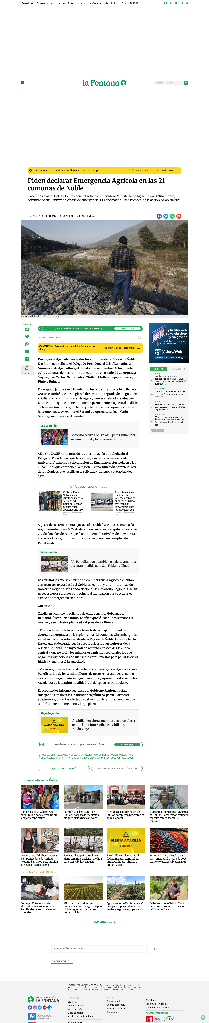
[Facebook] (165, 3)
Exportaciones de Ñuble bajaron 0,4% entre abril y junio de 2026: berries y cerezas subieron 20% (168, 858)
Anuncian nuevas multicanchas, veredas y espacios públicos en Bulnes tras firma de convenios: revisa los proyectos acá (125, 501)
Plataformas (152, 1000)
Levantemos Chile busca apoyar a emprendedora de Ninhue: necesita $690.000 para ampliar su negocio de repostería (39, 860)
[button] (159, 216)
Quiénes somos (75, 1005)
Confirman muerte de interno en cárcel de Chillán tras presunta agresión (170, 394)
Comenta (27, 373)
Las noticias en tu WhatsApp (88, 3)
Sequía (130, 757)
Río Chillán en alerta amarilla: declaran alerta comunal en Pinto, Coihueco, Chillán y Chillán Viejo (124, 860)
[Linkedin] (49, 1007)
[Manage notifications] (203, 1017)
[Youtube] (45, 1007)
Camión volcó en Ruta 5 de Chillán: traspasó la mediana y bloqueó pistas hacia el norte (81, 815)
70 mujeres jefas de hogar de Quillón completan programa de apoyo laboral (125, 815)
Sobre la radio (114, 1001)
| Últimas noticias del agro (38, 872)
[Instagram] (170, 3)
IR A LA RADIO (178, 163)
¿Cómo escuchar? (116, 1004)
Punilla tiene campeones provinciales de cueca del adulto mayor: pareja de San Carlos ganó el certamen (170, 380)
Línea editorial (75, 1012)
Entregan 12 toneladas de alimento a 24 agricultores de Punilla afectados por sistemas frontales (39, 908)
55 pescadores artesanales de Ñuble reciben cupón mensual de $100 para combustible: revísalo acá (170, 421)
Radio (106, 3)
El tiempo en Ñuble (64, 3)
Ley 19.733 (73, 1001)
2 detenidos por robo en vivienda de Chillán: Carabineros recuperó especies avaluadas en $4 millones (169, 816)
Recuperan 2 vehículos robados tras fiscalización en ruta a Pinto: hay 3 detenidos (170, 407)
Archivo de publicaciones (81, 1016)
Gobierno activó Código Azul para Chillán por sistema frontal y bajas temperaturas (39, 815)
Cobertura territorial (156, 1004)
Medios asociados (116, 1008)
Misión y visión (75, 1009)
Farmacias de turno (45, 3)
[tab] (158, 369)
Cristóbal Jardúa (60, 754)
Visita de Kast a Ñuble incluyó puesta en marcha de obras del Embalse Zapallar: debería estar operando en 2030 (73, 501)
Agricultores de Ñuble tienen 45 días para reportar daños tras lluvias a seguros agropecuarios (125, 906)
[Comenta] (27, 368)
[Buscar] (186, 83)
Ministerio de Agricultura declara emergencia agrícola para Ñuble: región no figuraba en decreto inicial (83, 908)
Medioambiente (55, 757)
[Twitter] (176, 3)
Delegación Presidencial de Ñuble (90, 754)
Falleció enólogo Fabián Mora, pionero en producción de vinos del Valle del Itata (168, 906)
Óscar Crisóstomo (105, 757)
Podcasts (115, 3)
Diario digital (74, 997)
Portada (121, 757)
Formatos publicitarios (157, 1007)
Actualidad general (89, 162)
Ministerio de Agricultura (79, 757)
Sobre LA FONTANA (130, 3)
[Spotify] (186, 3)
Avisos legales (28, 3)
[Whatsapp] (181, 3)
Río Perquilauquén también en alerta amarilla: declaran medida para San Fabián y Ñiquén (83, 858)
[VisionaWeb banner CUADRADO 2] (169, 361)
